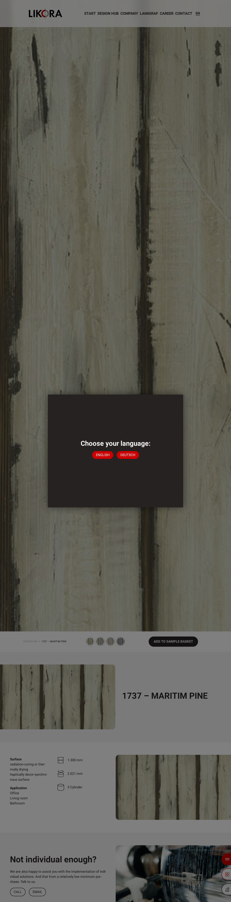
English (103, 455)
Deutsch (127, 455)
